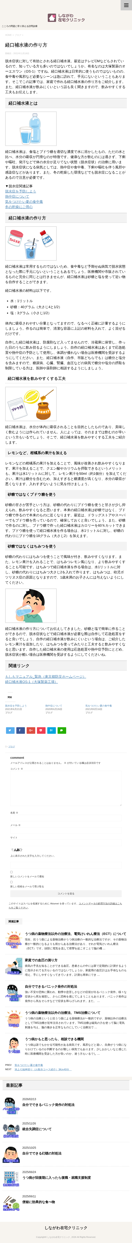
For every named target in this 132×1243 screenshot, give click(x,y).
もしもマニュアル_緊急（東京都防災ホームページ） (45, 676)
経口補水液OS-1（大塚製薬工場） (31, 682)
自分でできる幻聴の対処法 (42, 1153)
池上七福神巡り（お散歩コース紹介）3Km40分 (43, 1069)
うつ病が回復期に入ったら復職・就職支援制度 (56, 1177)
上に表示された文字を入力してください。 (33, 855)
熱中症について (17, 196)
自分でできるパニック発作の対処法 (51, 986)
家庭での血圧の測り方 (41, 960)
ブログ (11, 746)
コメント (16, 768)
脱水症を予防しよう (20, 191)
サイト (14, 837)
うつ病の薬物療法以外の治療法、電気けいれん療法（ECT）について (75, 934)
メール (15, 825)
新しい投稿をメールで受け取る (27, 886)
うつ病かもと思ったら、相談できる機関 (54, 1039)
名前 (14, 812)
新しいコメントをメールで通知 (27, 876)
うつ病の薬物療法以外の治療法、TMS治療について (63, 1012)
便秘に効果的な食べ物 (38, 1202)
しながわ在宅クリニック (66, 1228)
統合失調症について (37, 1129)
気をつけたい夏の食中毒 (24, 202)
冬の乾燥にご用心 (19, 207)
